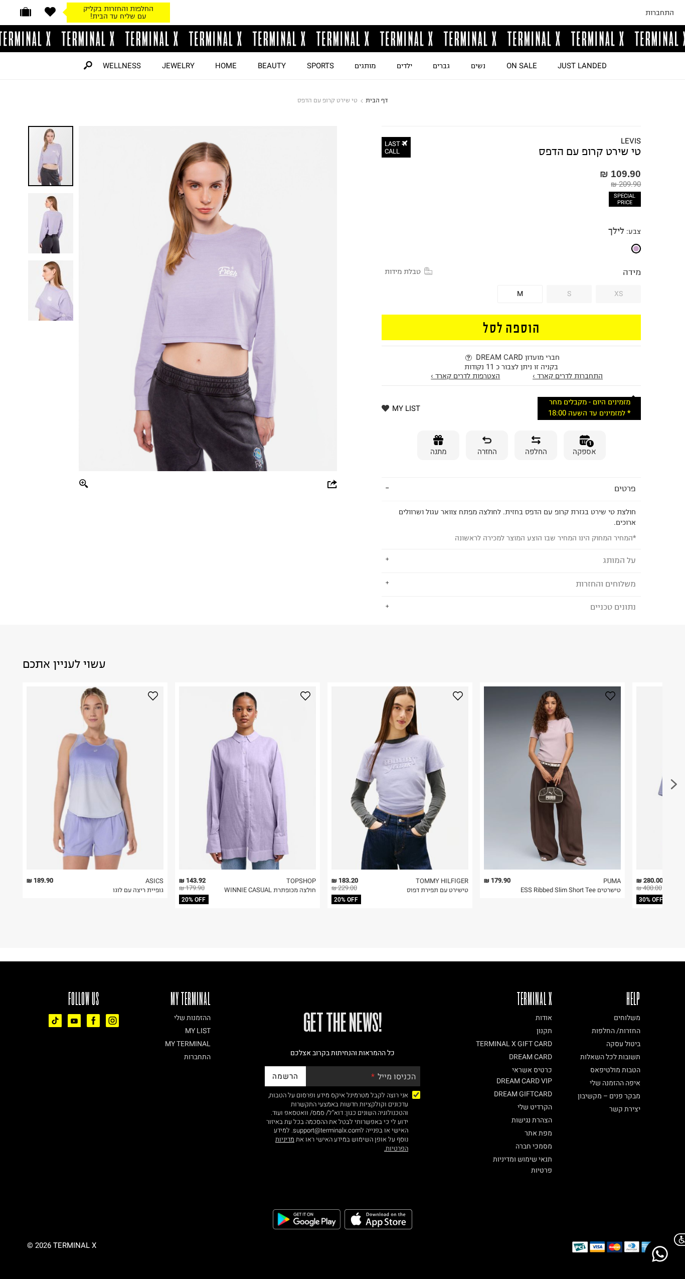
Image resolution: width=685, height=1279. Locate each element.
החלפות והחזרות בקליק (118, 8)
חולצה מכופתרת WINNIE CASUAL (270, 890)
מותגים (365, 65)
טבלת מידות (403, 271)
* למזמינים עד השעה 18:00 (589, 413)
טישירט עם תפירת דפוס (437, 890)
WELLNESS (122, 65)
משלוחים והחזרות (606, 584)
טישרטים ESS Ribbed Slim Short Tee (571, 890)
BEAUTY (272, 65)
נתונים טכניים (613, 607)
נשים (478, 65)
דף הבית (377, 100)
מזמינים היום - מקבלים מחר (589, 402)
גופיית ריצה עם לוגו (138, 890)
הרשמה (285, 1076)
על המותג (619, 560)
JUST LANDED (582, 65)
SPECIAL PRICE (624, 199)
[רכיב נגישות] (677, 1239)
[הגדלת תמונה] (84, 484)
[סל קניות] (26, 12)
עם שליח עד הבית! (118, 16)
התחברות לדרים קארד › (568, 375)
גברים (441, 65)
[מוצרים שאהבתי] (50, 12)
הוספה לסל (511, 327)
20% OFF (194, 899)
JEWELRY (178, 65)
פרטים (625, 488)
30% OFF (651, 899)
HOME (226, 65)
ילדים (404, 65)
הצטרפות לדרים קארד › (465, 375)
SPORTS (320, 65)
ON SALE (521, 65)
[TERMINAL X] (342, 38)
